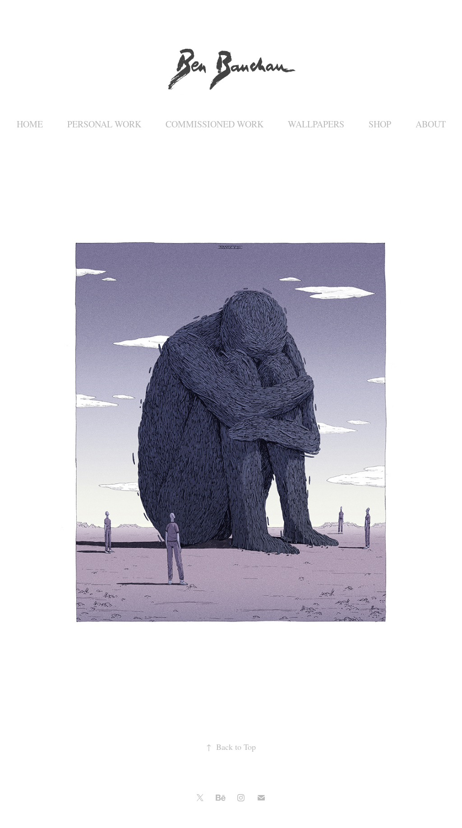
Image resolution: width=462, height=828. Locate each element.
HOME (30, 124)
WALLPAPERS (316, 124)
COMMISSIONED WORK (214, 124)
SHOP (380, 124)
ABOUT (431, 124)
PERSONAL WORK (104, 124)
